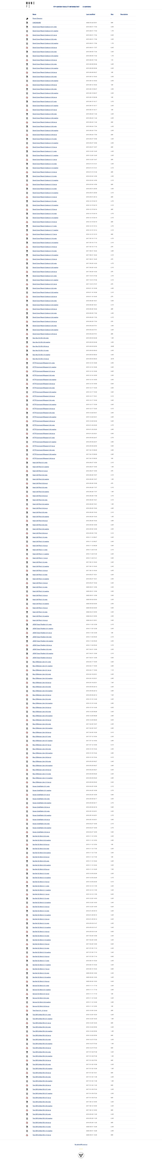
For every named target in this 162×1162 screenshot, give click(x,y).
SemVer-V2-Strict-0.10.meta (41, 873)
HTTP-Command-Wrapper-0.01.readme (44, 367)
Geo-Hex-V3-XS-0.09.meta (41, 338)
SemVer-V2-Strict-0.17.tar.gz (41, 969)
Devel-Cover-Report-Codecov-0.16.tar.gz (45, 222)
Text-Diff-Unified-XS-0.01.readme (42, 1019)
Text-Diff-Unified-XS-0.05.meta (42, 1064)
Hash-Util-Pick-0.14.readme (41, 591)
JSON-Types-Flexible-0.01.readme (43, 628)
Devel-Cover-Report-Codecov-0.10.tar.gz (45, 147)
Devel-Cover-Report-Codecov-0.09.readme (45, 130)
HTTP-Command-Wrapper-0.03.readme (44, 392)
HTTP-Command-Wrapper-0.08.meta (44, 450)
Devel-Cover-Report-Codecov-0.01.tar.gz (45, 35)
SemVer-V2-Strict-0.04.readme (42, 853)
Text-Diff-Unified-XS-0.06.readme (42, 1081)
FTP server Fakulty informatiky (66, 7)
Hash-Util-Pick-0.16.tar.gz (40, 620)
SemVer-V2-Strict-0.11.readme (42, 890)
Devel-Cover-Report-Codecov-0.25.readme (45, 330)
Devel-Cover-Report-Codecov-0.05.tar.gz (45, 85)
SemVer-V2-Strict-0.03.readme (42, 840)
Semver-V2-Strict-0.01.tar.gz (41, 994)
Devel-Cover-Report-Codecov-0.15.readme (45, 205)
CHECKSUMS (37, 23)
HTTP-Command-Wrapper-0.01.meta (44, 363)
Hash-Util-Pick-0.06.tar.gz (40, 533)
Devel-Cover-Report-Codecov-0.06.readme (45, 93)
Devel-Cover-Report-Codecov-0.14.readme (45, 193)
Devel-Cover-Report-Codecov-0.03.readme (45, 56)
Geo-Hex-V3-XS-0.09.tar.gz (41, 346)
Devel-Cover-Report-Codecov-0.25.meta (45, 326)
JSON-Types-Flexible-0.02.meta (42, 637)
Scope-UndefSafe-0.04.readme (42, 828)
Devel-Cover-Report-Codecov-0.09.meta (45, 126)
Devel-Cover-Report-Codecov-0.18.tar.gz (45, 247)
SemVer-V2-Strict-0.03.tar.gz (41, 844)
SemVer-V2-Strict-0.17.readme (42, 965)
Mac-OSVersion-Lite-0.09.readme (42, 765)
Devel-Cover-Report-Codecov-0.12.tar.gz (45, 172)
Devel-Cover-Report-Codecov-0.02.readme (45, 43)
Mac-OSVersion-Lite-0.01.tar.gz (42, 670)
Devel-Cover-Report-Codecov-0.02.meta (45, 39)
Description (124, 14)
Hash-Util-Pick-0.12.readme (41, 566)
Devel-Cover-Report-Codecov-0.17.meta (45, 226)
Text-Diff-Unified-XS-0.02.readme (42, 1031)
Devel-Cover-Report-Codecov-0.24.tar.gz (45, 321)
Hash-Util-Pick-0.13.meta (40, 574)
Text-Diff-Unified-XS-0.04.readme (42, 1056)
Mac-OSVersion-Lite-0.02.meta (42, 674)
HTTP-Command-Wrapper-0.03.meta (44, 388)
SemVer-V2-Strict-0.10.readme (42, 877)
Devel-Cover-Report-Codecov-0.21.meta (45, 276)
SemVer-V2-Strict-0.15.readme (42, 940)
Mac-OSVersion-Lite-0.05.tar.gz (42, 720)
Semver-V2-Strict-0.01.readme (42, 990)
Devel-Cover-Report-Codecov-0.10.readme (45, 143)
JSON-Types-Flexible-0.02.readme (43, 641)
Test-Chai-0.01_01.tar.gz (40, 1010)
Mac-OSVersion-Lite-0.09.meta (42, 761)
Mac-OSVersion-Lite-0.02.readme (42, 678)
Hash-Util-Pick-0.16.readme (41, 616)
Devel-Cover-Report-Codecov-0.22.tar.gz (45, 296)
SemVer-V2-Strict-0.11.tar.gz (41, 894)
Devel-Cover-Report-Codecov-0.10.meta (45, 139)
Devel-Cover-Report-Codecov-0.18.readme (45, 242)
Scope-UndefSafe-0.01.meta (41, 786)
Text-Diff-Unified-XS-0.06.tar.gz (42, 1085)
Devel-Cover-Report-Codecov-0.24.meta (45, 313)
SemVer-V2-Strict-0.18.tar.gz (41, 981)
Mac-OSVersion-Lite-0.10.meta (42, 774)
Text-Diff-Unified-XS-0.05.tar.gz (42, 1073)
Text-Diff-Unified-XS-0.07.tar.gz (42, 1098)
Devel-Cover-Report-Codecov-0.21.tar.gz (45, 284)
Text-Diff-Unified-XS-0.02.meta (42, 1027)
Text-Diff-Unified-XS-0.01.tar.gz (42, 1023)
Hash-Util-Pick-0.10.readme (41, 541)
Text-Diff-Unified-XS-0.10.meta (42, 1127)
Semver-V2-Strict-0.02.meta (41, 998)
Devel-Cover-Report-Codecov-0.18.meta (45, 238)
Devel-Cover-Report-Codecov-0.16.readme (45, 218)
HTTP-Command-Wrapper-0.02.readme (44, 379)
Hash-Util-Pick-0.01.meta (40, 462)
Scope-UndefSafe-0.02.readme (42, 803)
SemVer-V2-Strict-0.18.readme (42, 977)
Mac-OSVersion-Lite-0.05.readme (42, 716)
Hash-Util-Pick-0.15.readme (41, 604)
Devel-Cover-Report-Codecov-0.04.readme (45, 68)
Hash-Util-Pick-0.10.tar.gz (40, 545)
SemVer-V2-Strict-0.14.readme (42, 927)
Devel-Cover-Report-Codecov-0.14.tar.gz (45, 197)
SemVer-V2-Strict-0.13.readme (42, 915)
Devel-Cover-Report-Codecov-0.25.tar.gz (45, 334)
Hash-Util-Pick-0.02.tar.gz (40, 483)
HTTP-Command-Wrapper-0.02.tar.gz (44, 384)
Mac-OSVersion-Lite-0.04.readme (42, 703)
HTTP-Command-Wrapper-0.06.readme (44, 429)
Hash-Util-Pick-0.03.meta (40, 487)
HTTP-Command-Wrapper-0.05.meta (44, 413)
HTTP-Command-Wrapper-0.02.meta (44, 375)
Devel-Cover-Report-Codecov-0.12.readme (45, 168)
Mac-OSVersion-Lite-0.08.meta (42, 749)
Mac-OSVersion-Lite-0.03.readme (42, 691)
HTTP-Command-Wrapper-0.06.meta (44, 425)
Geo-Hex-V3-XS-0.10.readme (41, 355)
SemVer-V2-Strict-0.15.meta (41, 936)
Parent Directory (37, 18)
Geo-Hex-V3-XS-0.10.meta (41, 350)
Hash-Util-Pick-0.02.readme (41, 479)
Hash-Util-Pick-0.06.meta (40, 525)
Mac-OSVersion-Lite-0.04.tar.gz (42, 707)
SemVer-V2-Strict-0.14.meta (41, 923)
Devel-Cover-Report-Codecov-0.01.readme (45, 31)
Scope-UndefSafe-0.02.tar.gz (41, 807)
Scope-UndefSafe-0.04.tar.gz (41, 832)
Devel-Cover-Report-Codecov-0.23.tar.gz (45, 309)
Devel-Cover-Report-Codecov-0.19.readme (45, 255)
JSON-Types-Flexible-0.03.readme (43, 653)
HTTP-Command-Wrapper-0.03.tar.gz (44, 396)
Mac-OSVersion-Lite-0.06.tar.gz (42, 732)
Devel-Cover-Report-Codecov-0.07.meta (45, 101)
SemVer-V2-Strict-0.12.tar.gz (41, 907)
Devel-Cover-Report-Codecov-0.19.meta (45, 251)
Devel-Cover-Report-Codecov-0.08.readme (45, 118)
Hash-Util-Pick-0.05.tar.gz (40, 521)
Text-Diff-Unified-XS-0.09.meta (42, 1114)
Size (112, 14)
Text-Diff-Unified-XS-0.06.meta (42, 1077)
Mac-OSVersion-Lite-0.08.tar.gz (42, 757)
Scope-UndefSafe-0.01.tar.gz (41, 795)
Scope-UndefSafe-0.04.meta (41, 824)
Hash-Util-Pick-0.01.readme (41, 467)
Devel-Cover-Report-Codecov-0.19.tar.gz (45, 259)
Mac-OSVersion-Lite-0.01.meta (42, 662)
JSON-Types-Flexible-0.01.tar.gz (42, 633)
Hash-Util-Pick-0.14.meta (40, 587)
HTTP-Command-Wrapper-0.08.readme (44, 454)
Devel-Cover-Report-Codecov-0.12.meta (45, 164)
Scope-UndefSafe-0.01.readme (42, 790)
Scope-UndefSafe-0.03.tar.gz (41, 819)
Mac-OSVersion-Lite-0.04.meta (42, 699)
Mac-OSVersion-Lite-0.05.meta (42, 711)
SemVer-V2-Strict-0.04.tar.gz (41, 857)
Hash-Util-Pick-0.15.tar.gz (40, 608)
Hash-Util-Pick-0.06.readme (41, 529)
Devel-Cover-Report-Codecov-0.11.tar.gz (45, 159)
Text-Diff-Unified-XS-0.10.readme (42, 1131)
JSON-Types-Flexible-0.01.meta (42, 624)
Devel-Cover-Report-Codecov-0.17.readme (45, 230)
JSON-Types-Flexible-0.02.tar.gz (42, 645)
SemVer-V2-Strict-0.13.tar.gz (41, 919)
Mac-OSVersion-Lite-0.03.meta (42, 687)
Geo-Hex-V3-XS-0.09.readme (41, 342)
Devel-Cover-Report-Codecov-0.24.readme (45, 317)
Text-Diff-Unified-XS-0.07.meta (42, 1089)
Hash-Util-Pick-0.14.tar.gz (40, 595)
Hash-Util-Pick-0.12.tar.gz (40, 570)
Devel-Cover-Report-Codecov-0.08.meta (45, 114)
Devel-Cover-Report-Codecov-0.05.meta (45, 76)
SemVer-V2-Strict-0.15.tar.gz (41, 944)
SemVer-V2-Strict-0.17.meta (41, 961)
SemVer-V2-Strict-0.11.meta (41, 886)
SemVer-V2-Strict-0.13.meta (41, 911)
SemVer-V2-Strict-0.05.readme (42, 865)
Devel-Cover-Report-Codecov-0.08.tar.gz (45, 122)
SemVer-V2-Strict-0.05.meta (41, 861)
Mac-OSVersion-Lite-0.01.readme (42, 666)
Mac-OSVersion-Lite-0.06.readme (42, 728)
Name (34, 14)
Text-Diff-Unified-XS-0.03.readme (42, 1043)
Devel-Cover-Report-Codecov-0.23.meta (45, 301)
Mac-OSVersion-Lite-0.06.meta (42, 724)
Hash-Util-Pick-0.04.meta (40, 500)
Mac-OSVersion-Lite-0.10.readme (42, 778)
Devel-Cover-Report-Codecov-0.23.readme (45, 305)
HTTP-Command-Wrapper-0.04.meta (44, 400)
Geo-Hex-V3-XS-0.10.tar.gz (41, 359)
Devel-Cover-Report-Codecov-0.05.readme (45, 81)
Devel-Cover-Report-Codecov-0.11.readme (45, 155)
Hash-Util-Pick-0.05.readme (41, 516)
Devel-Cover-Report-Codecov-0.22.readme (45, 292)
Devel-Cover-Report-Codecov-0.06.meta (45, 89)
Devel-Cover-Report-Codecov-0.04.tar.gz (45, 72)
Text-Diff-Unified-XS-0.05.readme (42, 1068)
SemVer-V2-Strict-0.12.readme (42, 902)
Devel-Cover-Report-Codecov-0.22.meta (45, 288)
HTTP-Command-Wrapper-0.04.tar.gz (44, 408)
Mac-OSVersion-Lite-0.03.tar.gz (42, 695)
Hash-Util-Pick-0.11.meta (40, 550)
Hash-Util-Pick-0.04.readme (41, 504)
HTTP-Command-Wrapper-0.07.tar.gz (44, 446)
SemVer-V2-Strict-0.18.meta (41, 973)
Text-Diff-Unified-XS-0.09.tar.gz (42, 1122)
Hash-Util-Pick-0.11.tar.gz (40, 558)
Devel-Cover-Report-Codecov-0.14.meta (45, 189)
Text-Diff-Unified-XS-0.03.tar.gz (42, 1048)
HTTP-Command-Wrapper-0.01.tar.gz (44, 371)
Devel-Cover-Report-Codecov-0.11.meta (45, 151)
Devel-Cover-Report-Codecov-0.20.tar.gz (45, 271)
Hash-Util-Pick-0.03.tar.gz (40, 496)
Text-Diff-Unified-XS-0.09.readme (42, 1118)
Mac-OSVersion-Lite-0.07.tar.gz (42, 745)
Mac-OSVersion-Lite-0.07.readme (42, 740)
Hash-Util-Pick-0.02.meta (40, 475)
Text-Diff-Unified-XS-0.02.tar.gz (42, 1035)
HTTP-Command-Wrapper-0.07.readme (44, 442)
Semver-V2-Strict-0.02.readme (42, 1002)
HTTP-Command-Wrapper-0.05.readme (44, 417)
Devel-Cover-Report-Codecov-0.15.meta (45, 201)
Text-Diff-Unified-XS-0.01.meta (42, 1014)
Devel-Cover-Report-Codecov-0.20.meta (45, 263)
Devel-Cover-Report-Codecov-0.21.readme (45, 280)
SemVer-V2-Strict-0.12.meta (41, 898)
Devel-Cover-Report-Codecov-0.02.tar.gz (45, 47)
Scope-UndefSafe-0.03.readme (42, 815)
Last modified (90, 14)
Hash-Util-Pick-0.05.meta (40, 512)
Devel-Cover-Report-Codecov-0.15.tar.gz (45, 209)
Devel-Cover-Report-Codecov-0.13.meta (45, 176)
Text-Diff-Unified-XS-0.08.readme (42, 1106)
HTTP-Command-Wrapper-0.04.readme (44, 404)
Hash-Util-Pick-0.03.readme (41, 492)
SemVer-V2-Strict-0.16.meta (41, 948)
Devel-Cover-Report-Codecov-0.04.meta (45, 64)
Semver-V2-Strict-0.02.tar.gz (41, 1006)
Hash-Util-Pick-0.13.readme (41, 579)
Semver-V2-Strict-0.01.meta (41, 985)
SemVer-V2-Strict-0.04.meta (41, 848)
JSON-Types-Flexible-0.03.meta (42, 649)
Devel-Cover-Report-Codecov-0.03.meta (45, 52)
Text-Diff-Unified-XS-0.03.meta (42, 1039)
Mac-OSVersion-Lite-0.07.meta (42, 736)
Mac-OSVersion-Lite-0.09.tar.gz (42, 770)
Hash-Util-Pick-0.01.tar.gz (40, 471)
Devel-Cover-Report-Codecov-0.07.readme (45, 105)
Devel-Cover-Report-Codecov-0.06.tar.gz (45, 97)
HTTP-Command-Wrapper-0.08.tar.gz (44, 458)
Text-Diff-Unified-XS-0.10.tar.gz (42, 1135)
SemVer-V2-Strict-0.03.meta (41, 836)
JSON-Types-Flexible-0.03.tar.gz (42, 658)
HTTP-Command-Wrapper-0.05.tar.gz (44, 421)
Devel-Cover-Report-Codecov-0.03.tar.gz (45, 60)
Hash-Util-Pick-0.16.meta (40, 612)
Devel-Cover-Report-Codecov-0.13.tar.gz (45, 184)
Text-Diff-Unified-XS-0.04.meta (42, 1052)
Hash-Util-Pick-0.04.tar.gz (40, 508)
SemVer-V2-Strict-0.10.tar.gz (41, 882)
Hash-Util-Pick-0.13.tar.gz (40, 583)
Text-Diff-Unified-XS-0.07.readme (42, 1093)
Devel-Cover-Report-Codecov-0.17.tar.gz (45, 234)
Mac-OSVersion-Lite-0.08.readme (42, 753)
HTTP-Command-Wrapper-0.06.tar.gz (44, 433)
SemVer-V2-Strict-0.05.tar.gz (41, 869)
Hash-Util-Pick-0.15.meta (40, 599)
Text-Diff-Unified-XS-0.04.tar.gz (42, 1060)
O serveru (87, 7)
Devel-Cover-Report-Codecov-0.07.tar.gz (45, 110)
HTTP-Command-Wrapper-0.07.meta (44, 437)
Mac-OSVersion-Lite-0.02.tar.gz (42, 682)
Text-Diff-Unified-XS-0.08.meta (42, 1102)
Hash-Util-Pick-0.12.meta (40, 562)
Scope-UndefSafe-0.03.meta (41, 811)
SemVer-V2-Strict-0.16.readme (42, 952)
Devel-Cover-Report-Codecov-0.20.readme (45, 267)
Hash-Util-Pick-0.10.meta (40, 537)
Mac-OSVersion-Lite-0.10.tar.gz (42, 782)
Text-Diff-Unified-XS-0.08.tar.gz (42, 1110)
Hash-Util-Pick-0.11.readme (41, 554)
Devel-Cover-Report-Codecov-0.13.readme (45, 180)
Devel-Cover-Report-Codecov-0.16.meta (45, 213)
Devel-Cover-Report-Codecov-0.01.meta (45, 27)
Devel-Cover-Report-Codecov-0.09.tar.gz (45, 134)
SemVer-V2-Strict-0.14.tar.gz (41, 931)
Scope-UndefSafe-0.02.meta (41, 799)
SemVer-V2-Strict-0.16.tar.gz (41, 956)
